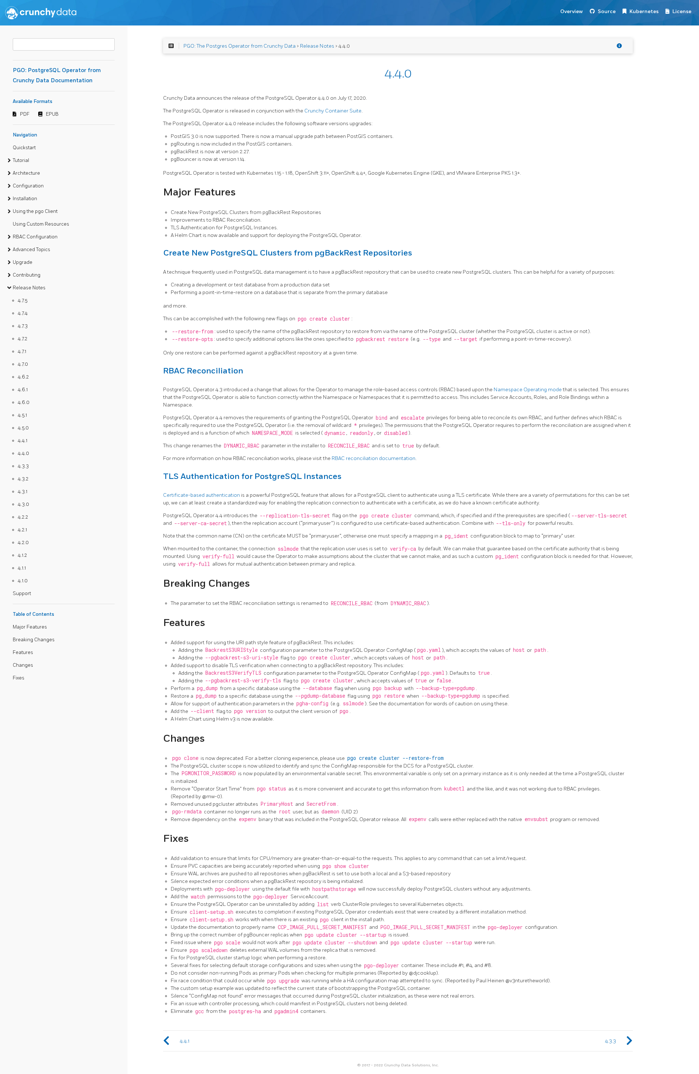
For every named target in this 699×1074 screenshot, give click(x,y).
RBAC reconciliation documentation (373, 458)
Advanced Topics (31, 250)
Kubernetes (644, 11)
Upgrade (22, 262)
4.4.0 (23, 453)
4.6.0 (23, 402)
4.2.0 (23, 543)
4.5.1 (22, 415)
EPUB (52, 114)
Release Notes (29, 288)
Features (23, 652)
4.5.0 (23, 428)
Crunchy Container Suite (333, 111)
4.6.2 (23, 377)
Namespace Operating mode (528, 390)
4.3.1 (22, 492)
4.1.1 (22, 568)
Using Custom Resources (41, 224)
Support (22, 594)
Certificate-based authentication (201, 495)
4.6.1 (23, 390)
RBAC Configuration (35, 237)
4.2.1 (22, 530)
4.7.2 (22, 339)
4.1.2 (22, 555)
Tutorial (21, 160)
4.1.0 (23, 581)
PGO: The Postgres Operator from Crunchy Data (239, 46)
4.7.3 (23, 326)
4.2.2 (23, 517)
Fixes (18, 678)
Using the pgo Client (35, 211)
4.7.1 (22, 351)
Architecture (26, 173)
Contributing (26, 275)
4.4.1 (22, 441)
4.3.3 (23, 466)
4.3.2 (23, 479)
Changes (23, 665)
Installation (25, 199)
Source (607, 11)
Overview (571, 11)
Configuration (28, 186)
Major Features (30, 627)
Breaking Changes (34, 640)
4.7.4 (23, 313)
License (681, 11)
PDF (24, 114)
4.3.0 (23, 504)
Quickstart (24, 148)
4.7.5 (22, 301)
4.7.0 (23, 364)
